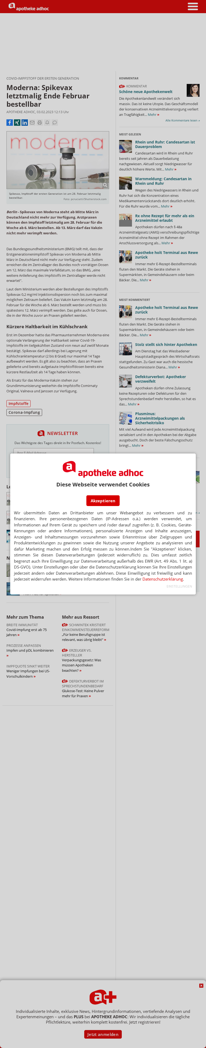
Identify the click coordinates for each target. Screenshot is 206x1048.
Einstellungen (179, 586)
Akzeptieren (103, 500)
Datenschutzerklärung (162, 579)
